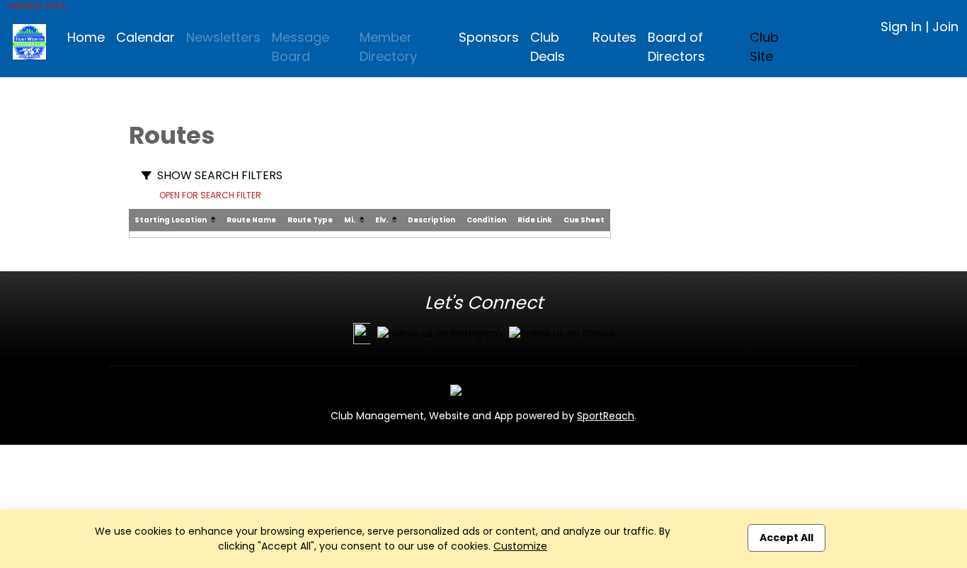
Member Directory (388, 46)
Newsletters (223, 37)
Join (945, 26)
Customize (520, 546)
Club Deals (547, 46)
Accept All (786, 537)
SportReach (605, 416)
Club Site (764, 46)
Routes (614, 37)
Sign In (901, 26)
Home (86, 37)
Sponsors (489, 37)
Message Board (300, 46)
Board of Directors (676, 46)
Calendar (145, 37)
